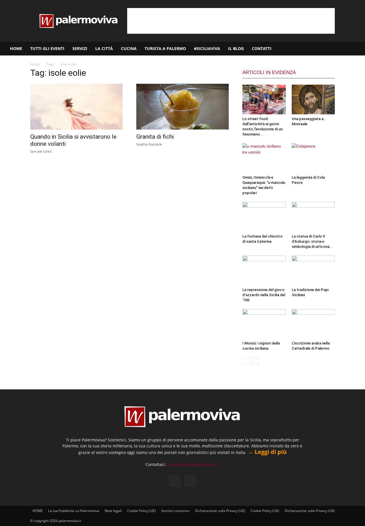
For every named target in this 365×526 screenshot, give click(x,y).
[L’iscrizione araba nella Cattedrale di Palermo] (313, 324)
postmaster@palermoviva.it (193, 464)
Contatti (261, 48)
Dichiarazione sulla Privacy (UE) (220, 510)
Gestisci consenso (175, 510)
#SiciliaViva (207, 48)
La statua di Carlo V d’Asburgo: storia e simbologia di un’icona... (312, 241)
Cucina (129, 48)
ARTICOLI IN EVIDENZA (269, 72)
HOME (16, 48)
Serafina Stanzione (149, 144)
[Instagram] (342, 48)
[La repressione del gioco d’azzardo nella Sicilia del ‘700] (264, 270)
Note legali (113, 510)
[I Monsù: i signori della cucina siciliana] (264, 324)
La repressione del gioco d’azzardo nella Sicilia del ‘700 (263, 295)
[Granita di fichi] (182, 106)
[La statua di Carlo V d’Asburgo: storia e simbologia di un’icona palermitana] (313, 217)
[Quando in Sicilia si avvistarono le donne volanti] (76, 106)
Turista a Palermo (165, 48)
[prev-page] (246, 360)
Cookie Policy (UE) (141, 510)
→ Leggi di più (267, 452)
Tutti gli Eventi (47, 48)
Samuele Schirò (40, 151)
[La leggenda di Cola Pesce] (313, 158)
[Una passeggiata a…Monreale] (313, 99)
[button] (358, 49)
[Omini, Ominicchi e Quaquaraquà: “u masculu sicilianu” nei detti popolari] (264, 158)
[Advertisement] (231, 21)
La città (104, 48)
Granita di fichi (155, 136)
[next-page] (255, 360)
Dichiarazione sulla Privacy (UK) (310, 510)
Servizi (79, 48)
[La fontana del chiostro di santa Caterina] (264, 217)
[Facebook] (332, 48)
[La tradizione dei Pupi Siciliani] (313, 270)
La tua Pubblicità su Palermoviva (73, 510)
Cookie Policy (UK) (265, 510)
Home (35, 64)
